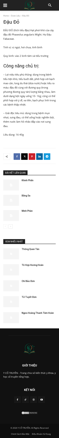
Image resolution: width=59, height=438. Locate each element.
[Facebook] (17, 156)
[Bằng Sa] (11, 200)
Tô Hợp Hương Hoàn (32, 265)
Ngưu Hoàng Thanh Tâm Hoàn (38, 313)
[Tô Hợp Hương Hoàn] (11, 269)
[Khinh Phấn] (11, 185)
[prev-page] (5, 226)
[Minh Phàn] (11, 215)
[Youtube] (41, 399)
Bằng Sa (26, 195)
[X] (24, 156)
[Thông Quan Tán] (11, 253)
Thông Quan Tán (30, 249)
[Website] (33, 399)
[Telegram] (47, 156)
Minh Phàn (27, 211)
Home (6, 15)
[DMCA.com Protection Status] (29, 413)
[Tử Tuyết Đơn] (11, 301)
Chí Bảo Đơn (28, 281)
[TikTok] (25, 399)
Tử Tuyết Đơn (29, 297)
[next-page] (11, 226)
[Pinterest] (32, 156)
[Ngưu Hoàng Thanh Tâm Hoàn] (11, 317)
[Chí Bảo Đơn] (11, 285)
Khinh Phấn (27, 180)
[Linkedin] (39, 156)
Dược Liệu (15, 15)
